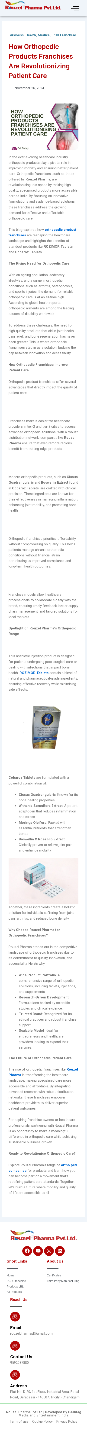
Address (18, 1385)
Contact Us (21, 1356)
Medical (44, 35)
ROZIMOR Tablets (33, 673)
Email (15, 1327)
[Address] (15, 1375)
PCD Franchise (64, 35)
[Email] (15, 1316)
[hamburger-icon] (74, 8)
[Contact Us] (15, 1346)
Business (16, 35)
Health (31, 35)
